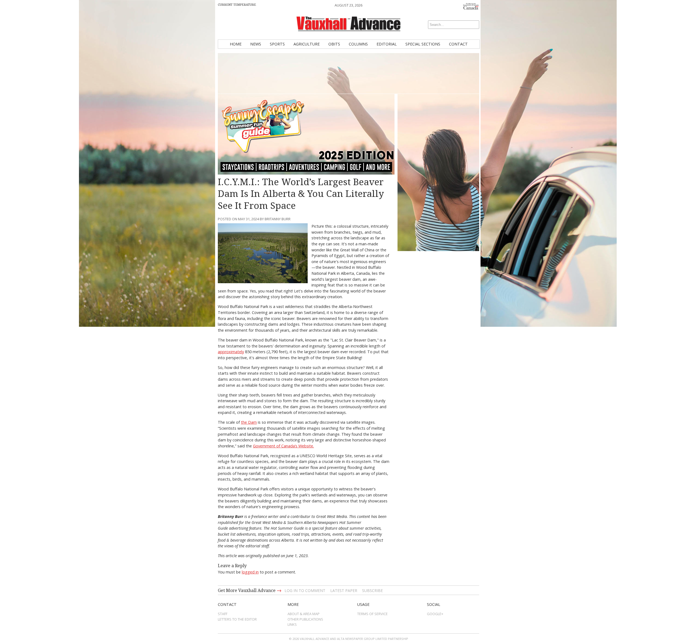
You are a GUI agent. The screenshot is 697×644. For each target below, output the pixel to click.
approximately (231, 351)
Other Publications (305, 619)
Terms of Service (372, 613)
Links (292, 624)
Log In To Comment (305, 590)
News (255, 44)
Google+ (435, 613)
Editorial (387, 44)
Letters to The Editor (237, 619)
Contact (458, 44)
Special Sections (422, 44)
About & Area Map (304, 613)
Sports (277, 44)
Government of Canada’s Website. (283, 445)
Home (235, 44)
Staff (222, 613)
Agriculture (307, 44)
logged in (250, 572)
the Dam (249, 422)
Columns (358, 44)
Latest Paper (343, 590)
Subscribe (372, 590)
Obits (334, 44)
